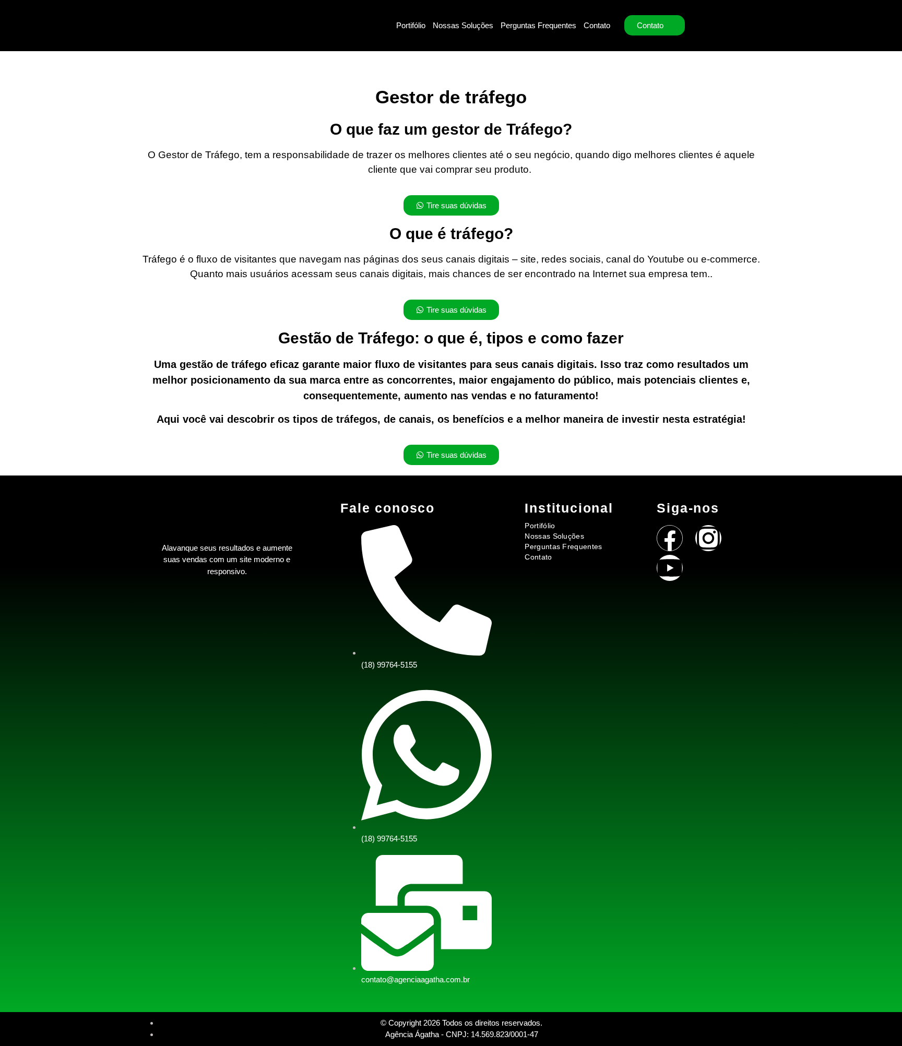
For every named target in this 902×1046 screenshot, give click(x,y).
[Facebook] (670, 538)
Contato (597, 25)
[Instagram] (708, 538)
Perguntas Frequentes (538, 25)
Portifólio (410, 25)
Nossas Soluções (463, 25)
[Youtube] (670, 568)
